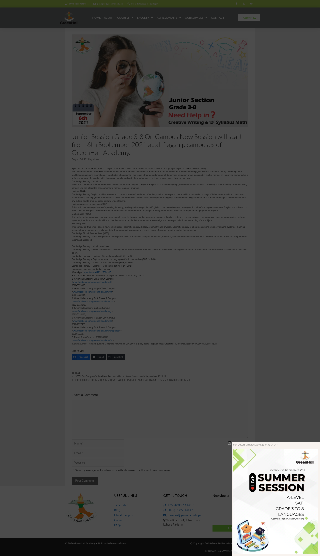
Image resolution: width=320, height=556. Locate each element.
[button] (229, 443)
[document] (160, 278)
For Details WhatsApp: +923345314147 (255, 444)
